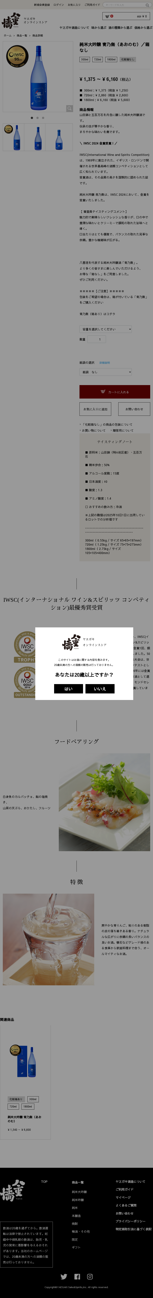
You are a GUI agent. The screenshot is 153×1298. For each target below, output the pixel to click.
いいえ (100, 689)
